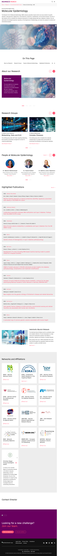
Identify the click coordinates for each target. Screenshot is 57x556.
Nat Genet (9, 289)
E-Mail (33, 551)
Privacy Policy (25, 541)
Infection (8, 275)
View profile (9, 175)
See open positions (20, 531)
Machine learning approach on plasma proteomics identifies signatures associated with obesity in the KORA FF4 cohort (27, 199)
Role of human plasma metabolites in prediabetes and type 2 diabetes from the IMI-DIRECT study (28, 226)
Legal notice (18, 541)
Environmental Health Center (16, 4)
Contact (25, 543)
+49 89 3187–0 (26, 551)
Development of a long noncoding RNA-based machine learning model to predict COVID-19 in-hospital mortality (27, 252)
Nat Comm (9, 246)
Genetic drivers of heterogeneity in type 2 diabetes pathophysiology (23, 239)
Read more (31, 345)
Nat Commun (9, 301)
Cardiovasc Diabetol (11, 207)
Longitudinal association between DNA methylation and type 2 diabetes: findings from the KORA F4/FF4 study (27, 213)
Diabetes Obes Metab (11, 193)
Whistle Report (19, 543)
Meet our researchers (7, 531)
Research (7, 4)
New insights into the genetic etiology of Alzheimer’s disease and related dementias (28, 294)
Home (3, 4)
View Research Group (6, 143)
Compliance (32, 541)
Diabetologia (9, 221)
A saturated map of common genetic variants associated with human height (26, 320)
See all (45, 155)
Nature (8, 234)
